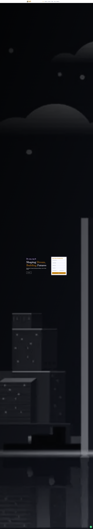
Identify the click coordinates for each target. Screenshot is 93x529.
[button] (91, 527)
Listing (52, 1)
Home (43, 1)
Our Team (49, 1)
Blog (55, 1)
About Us (46, 1)
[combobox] (59, 263)
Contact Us (57, 1)
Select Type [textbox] (54, 265)
